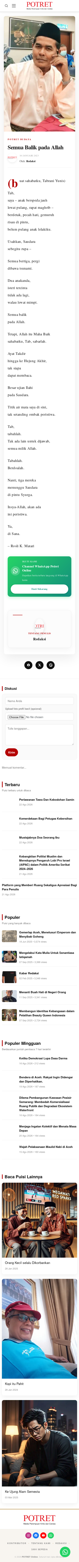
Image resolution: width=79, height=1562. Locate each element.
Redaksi (30, 161)
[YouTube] (43, 1535)
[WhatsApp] (51, 1535)
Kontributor (16, 1543)
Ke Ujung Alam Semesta (22, 1491)
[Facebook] (36, 1535)
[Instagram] (28, 1535)
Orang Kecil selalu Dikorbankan (27, 1262)
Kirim (11, 752)
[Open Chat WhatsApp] (65, 1552)
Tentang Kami (41, 1543)
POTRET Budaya (20, 139)
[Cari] (6, 5)
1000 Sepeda (39, 1549)
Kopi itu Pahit (14, 1383)
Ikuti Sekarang (39, 589)
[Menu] (13, 5)
